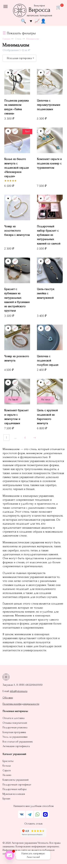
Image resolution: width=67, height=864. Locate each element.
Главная (6, 39)
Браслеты (8, 761)
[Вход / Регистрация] (43, 21)
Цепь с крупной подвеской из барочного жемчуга (47, 417)
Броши (6, 798)
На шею (7, 775)
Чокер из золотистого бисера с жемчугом (17, 230)
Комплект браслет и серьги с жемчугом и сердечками (16, 417)
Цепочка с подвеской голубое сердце (47, 360)
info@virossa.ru (18, 691)
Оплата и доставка (13, 718)
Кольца (7, 765)
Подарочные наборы (14, 789)
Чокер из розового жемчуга (16, 358)
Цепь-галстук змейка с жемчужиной (45, 293)
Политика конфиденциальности (21, 703)
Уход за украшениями (15, 736)
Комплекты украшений (16, 779)
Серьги (7, 770)
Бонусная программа (14, 732)
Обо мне (8, 697)
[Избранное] (31, 21)
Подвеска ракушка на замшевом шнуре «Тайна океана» (16, 107)
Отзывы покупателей (15, 722)
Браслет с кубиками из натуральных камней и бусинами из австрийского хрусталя (17, 299)
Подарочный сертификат (17, 784)
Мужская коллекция (14, 793)
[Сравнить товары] (37, 21)
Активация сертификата (16, 746)
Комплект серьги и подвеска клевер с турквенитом (49, 163)
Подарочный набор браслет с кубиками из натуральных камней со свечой (48, 235)
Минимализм (32, 39)
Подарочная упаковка (15, 727)
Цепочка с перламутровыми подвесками (48, 105)
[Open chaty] (9, 855)
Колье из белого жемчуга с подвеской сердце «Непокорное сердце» (16, 167)
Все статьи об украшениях (18, 741)
